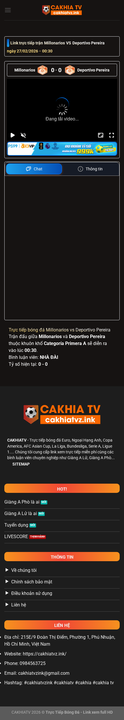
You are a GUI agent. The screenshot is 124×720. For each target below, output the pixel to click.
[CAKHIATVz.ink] (62, 10)
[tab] (34, 168)
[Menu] (7, 10)
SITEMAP (21, 464)
